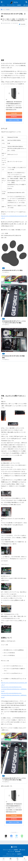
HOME (15, 847)
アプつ (16, 2)
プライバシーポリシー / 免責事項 (10, 849)
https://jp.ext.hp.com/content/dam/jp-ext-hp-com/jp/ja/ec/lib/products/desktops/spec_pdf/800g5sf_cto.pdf (14, 689)
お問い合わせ (22, 849)
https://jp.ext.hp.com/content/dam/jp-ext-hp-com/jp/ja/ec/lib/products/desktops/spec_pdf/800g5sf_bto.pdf (14, 695)
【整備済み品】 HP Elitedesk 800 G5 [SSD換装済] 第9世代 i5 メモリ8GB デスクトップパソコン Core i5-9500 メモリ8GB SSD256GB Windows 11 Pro (14, 105)
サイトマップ (11, 851)
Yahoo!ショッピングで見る (14, 120)
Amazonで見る (14, 113)
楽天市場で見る (14, 116)
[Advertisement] (14, 41)
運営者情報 (17, 851)
